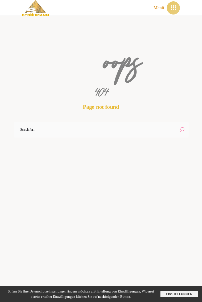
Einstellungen (179, 294)
